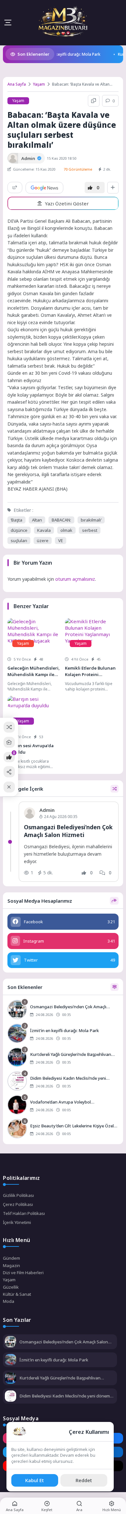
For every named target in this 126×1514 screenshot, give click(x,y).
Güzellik (11, 1287)
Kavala (44, 530)
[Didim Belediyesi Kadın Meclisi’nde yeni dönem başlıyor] (62, 1081)
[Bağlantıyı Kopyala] (94, 101)
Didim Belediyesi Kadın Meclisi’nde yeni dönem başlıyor (64, 1396)
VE (60, 540)
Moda (8, 1301)
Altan (37, 520)
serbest (89, 530)
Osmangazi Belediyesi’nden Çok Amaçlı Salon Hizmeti (68, 831)
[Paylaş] (14, 187)
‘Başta (16, 520)
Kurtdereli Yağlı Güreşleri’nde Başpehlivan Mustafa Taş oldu (59, 1378)
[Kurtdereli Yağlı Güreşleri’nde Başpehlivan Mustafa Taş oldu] (62, 1058)
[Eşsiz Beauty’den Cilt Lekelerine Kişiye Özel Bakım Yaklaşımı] (62, 1129)
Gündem (11, 1258)
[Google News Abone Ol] (44, 187)
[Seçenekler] (113, 187)
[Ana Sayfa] (9, 742)
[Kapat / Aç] (9, 787)
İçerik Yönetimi (17, 1222)
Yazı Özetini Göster (67, 203)
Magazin (11, 1265)
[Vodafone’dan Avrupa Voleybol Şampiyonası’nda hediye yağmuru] (62, 1105)
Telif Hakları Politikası (24, 1213)
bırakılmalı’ (91, 520)
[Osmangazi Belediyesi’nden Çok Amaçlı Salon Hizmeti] (62, 1010)
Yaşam (39, 84)
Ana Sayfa (16, 84)
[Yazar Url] (12, 158)
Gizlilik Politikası (18, 1195)
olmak (66, 530)
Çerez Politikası (18, 1204)
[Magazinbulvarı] (63, 23)
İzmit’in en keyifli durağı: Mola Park (58, 54)
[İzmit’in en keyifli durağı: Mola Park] (62, 1034)
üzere (42, 540)
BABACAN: (61, 520)
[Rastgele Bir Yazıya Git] (9, 727)
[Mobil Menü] (8, 22)
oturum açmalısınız (75, 579)
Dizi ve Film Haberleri (23, 1272)
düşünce (19, 530)
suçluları (19, 540)
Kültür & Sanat (17, 1294)
